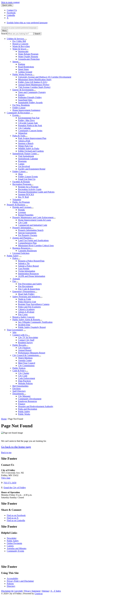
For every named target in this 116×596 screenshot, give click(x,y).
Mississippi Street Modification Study (34, 79)
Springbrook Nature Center (24, 153)
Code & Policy (19, 370)
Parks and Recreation (27, 409)
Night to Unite (24, 299)
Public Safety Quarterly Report (32, 327)
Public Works (24, 414)
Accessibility (12, 578)
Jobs (14, 332)
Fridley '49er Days (26, 120)
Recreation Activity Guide (29, 189)
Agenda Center (25, 360)
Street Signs (23, 69)
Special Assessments (27, 233)
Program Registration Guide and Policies (36, 192)
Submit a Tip (24, 263)
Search (4, 33)
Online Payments (14, 543)
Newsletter (11, 538)
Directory (11, 586)
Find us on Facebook (16, 515)
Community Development (29, 399)
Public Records (19, 345)
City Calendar (24, 128)
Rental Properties (25, 215)
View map (5, 478)
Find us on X (13, 518)
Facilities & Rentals (21, 181)
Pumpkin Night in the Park (30, 125)
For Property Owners (27, 235)
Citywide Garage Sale (28, 123)
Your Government (15, 330)
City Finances (24, 347)
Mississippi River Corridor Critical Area (36, 245)
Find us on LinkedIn (16, 520)
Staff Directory (19, 391)
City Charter (23, 373)
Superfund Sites (25, 100)
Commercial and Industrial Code (32, 225)
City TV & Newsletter (28, 337)
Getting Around (25, 72)
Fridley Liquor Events (28, 176)
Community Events (15, 551)
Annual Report (24, 350)
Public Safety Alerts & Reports (26, 319)
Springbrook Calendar (28, 158)
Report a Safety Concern (23, 317)
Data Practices (24, 381)
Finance (21, 404)
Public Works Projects (22, 74)
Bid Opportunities (20, 386)
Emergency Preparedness (23, 291)
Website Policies (25, 383)
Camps (21, 164)
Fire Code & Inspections (29, 289)
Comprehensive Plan (27, 243)
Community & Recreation (18, 113)
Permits (21, 210)
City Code (22, 222)
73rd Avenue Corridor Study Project (34, 87)
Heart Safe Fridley (26, 294)
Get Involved (24, 166)
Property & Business (16, 204)
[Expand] (26, 39)
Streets (15, 61)
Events (15, 115)
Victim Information (26, 271)
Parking (21, 64)
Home (4, 419)
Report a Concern (20, 44)
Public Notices (18, 368)
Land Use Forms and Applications (33, 240)
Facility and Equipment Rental (31, 169)
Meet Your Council (26, 363)
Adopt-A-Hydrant (26, 312)
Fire (14, 281)
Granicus (39, 593)
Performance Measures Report (31, 353)
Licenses (22, 212)
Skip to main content (10, 2)
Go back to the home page (16, 446)
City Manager (24, 396)
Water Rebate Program (28, 54)
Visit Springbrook (26, 156)
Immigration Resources (28, 273)
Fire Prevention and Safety (30, 284)
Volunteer (16, 199)
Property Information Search (30, 230)
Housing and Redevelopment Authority (35, 406)
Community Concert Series (30, 130)
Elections (16, 388)
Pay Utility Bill (19, 41)
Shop (20, 174)
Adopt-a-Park (24, 141)
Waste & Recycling (21, 46)
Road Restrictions (26, 67)
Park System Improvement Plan (32, 138)
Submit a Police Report (28, 266)
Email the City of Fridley (15, 487)
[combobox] (19, 27)
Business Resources (21, 248)
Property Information (21, 227)
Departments (18, 393)
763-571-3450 (10, 483)
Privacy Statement (32, 591)
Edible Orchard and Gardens (31, 151)
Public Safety (13, 256)
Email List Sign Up (26, 179)
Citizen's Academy (26, 309)
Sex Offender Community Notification (35, 322)
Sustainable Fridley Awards (30, 102)
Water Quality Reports (28, 56)
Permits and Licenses (21, 207)
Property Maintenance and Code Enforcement (32, 217)
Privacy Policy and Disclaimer (20, 581)
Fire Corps (23, 314)
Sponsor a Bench (25, 143)
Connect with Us (20, 335)
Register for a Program (28, 187)
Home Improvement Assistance (26, 110)
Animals (16, 278)
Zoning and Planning (21, 238)
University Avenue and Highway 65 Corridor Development (44, 77)
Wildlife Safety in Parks (28, 148)
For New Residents (21, 105)
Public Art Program (21, 202)
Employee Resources (27, 401)
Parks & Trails (18, 135)
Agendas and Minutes (16, 548)
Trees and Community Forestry (32, 92)
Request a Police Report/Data (31, 261)
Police (15, 258)
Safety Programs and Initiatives (26, 296)
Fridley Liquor (18, 107)
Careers (10, 546)
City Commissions (26, 365)
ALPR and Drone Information (31, 276)
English (27, 22)
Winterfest (22, 133)
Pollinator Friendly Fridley (30, 97)
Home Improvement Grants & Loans (34, 220)
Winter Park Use (25, 146)
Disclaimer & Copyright (12, 591)
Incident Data (24, 324)
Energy (21, 95)
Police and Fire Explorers (29, 307)
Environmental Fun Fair (28, 118)
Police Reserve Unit (27, 301)
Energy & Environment (22, 90)
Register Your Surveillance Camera (33, 304)
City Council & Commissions (25, 355)
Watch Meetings (25, 358)
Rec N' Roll (23, 197)
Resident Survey (25, 342)
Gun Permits (23, 268)
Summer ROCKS (26, 194)
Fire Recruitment (25, 286)
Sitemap (45, 591)
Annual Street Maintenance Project (33, 84)
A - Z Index (56, 591)
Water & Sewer (19, 49)
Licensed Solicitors (20, 253)
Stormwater (23, 51)
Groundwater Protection (29, 59)
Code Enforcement (26, 378)
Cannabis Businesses (27, 250)
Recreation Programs (21, 184)
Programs (22, 161)
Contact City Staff (26, 340)
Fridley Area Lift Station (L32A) (32, 82)
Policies (10, 583)
